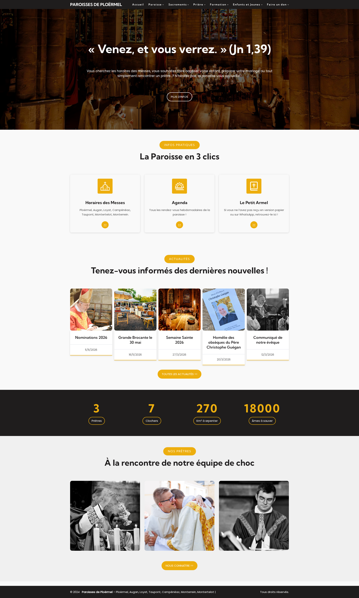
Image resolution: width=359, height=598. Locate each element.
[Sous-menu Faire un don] (288, 4)
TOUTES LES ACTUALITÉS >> (179, 374)
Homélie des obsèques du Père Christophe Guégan (224, 342)
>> (105, 225)
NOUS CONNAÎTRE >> (179, 566)
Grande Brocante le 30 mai (135, 340)
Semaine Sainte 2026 (179, 340)
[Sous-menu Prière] (204, 4)
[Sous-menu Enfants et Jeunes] (262, 4)
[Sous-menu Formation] (227, 4)
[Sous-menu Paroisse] (163, 4)
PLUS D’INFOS (179, 97)
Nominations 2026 (91, 337)
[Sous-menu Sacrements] (188, 4)
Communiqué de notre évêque (267, 340)
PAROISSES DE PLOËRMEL (96, 4)
